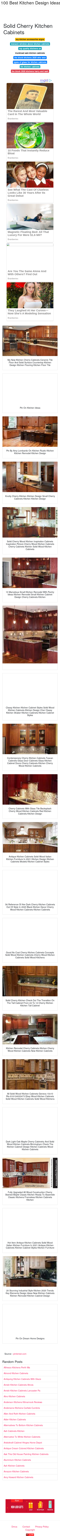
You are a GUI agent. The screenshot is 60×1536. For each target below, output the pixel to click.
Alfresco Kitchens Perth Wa (17, 1367)
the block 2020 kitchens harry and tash (30, 71)
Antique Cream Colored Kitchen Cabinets (24, 1448)
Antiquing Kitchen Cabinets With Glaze (22, 1378)
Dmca (14, 1526)
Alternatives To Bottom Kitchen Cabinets (23, 1425)
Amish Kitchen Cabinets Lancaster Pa (22, 1390)
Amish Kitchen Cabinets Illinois (18, 1384)
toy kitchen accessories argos (30, 39)
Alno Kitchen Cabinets (14, 1396)
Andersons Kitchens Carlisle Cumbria (22, 1407)
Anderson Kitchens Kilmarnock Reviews (23, 1402)
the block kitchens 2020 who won (30, 57)
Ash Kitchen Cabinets (14, 1465)
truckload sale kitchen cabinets (30, 53)
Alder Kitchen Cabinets (15, 1419)
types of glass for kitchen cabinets (30, 62)
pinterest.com (19, 1353)
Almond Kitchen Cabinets (16, 1373)
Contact (26, 1526)
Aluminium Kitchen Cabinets (17, 1459)
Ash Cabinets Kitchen (14, 1430)
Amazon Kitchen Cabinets (16, 1471)
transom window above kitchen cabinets (30, 43)
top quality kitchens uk (30, 48)
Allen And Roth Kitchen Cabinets (19, 1413)
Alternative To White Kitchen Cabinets (22, 1436)
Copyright (30, 1529)
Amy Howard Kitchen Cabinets (18, 1477)
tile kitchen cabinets (30, 66)
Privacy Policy (42, 1526)
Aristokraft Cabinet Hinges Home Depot (23, 1442)
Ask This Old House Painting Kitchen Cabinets (26, 1454)
